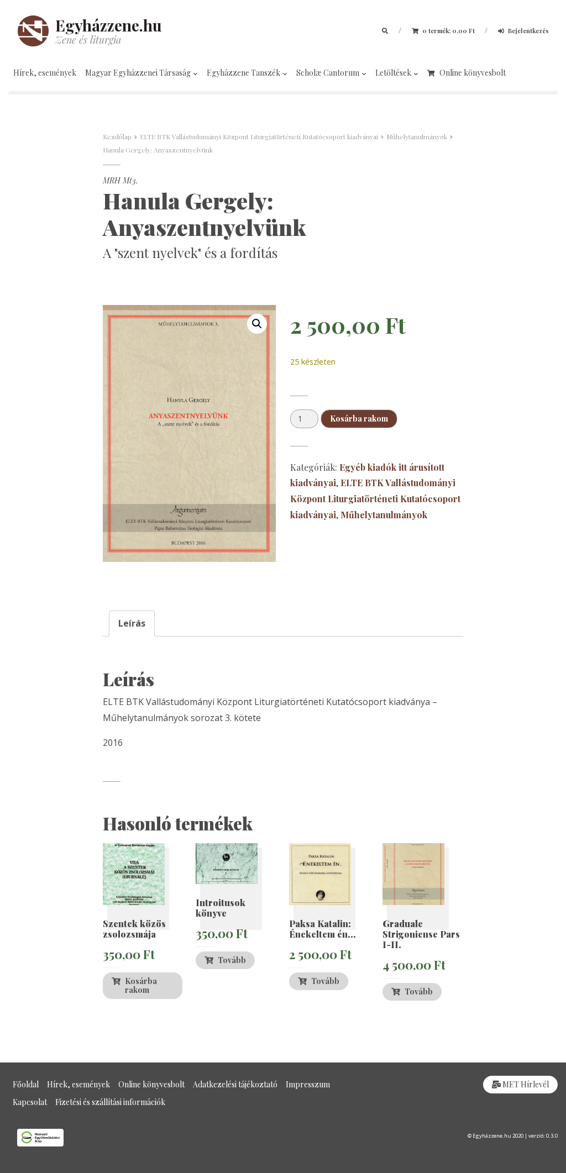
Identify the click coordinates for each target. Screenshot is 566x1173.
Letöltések (394, 72)
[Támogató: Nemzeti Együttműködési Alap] (141, 1137)
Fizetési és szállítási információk (110, 1102)
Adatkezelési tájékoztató (235, 1084)
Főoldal (26, 1084)
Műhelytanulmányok (416, 136)
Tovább (232, 960)
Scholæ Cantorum (328, 72)
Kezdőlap (117, 136)
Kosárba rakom (359, 418)
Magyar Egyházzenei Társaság (138, 72)
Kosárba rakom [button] (141, 985)
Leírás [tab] (131, 623)
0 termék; (448, 31)
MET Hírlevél (525, 1084)
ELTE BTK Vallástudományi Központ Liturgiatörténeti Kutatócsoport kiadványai (259, 136)
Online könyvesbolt (472, 72)
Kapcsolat (30, 1102)
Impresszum (308, 1084)
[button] (257, 324)
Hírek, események (44, 72)
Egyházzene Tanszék (244, 72)
